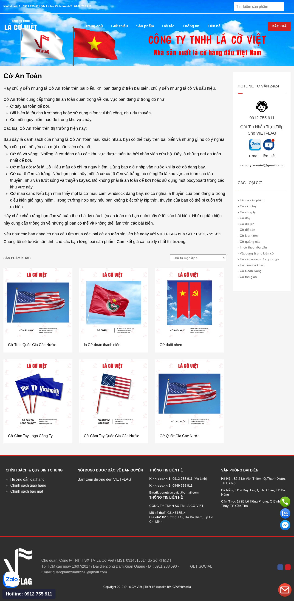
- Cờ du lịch (246, 224)
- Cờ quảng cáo (249, 241)
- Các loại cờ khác (251, 265)
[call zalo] (11, 587)
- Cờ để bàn (246, 229)
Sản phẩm (145, 26)
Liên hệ (214, 26)
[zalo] (285, 513)
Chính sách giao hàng (28, 485)
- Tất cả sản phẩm (251, 200)
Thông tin (191, 26)
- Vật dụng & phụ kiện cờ (256, 253)
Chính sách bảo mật (26, 491)
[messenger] (285, 525)
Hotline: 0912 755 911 (29, 593)
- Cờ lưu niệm (248, 235)
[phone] (285, 502)
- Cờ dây (244, 218)
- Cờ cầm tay (247, 206)
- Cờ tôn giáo (247, 277)
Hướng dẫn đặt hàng (27, 479)
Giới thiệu (119, 26)
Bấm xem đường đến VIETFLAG (104, 479)
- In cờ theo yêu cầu (252, 247)
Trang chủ (94, 26)
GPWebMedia (181, 587)
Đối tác (168, 26)
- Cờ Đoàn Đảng (250, 271)
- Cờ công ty (247, 212)
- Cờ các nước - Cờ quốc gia (258, 259)
